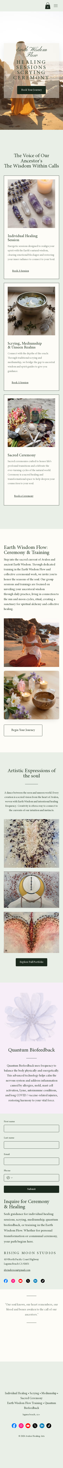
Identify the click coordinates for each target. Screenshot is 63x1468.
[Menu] (55, 5)
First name (9, 1121)
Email (7, 1154)
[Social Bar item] (6, 1281)
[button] (47, 5)
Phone (7, 1171)
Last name (9, 1138)
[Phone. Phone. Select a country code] (9, 1178)
